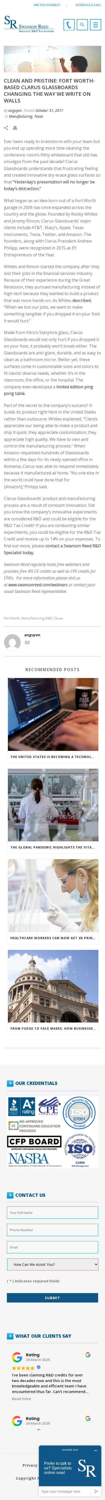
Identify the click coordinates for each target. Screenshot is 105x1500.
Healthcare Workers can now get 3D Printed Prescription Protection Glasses (54, 938)
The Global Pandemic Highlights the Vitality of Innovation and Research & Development (54, 847)
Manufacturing (20, 116)
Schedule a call (88, 5)
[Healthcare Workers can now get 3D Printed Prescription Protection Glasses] (53, 895)
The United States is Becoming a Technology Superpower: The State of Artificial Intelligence (54, 757)
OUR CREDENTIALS (36, 1083)
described (81, 300)
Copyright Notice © (36, 1478)
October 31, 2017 (49, 110)
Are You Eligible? (47, 5)
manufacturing (32, 618)
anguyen (15, 110)
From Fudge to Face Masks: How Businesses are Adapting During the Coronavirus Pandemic (54, 1028)
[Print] (17, 127)
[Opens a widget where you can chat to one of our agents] (70, 1470)
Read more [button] (21, 1399)
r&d (49, 618)
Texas (38, 116)
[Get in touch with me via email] (27, 643)
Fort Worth (12, 618)
